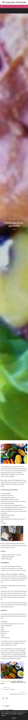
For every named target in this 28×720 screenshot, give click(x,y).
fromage (18, 682)
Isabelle (14, 229)
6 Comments (7, 706)
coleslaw (3, 554)
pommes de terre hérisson (8, 556)
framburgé (13, 682)
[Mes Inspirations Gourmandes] (14, 2)
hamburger (23, 682)
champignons (19, 681)
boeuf (15, 681)
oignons (2, 683)
